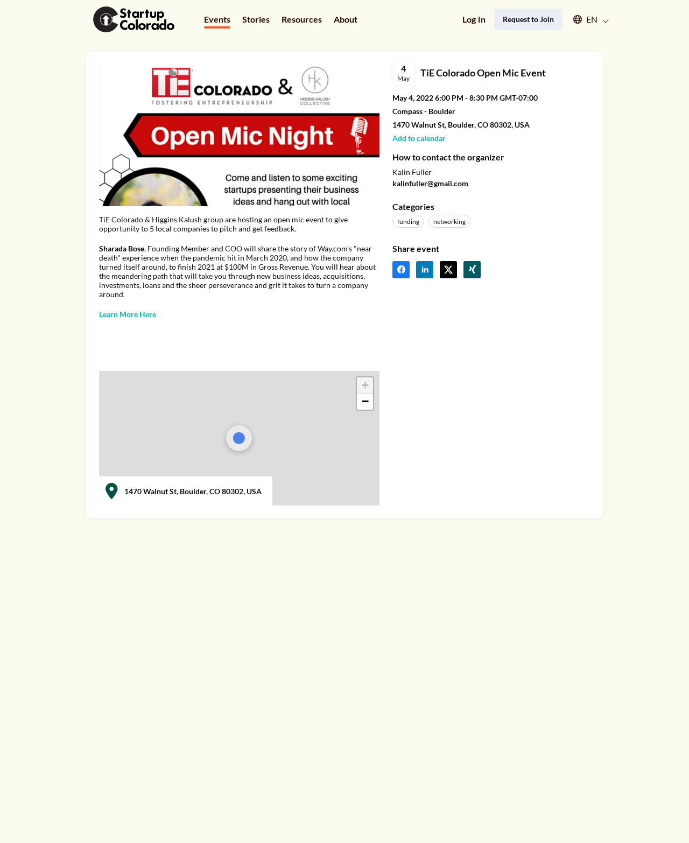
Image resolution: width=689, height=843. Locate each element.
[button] (586, 19)
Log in (474, 19)
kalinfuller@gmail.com (430, 183)
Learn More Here (127, 314)
